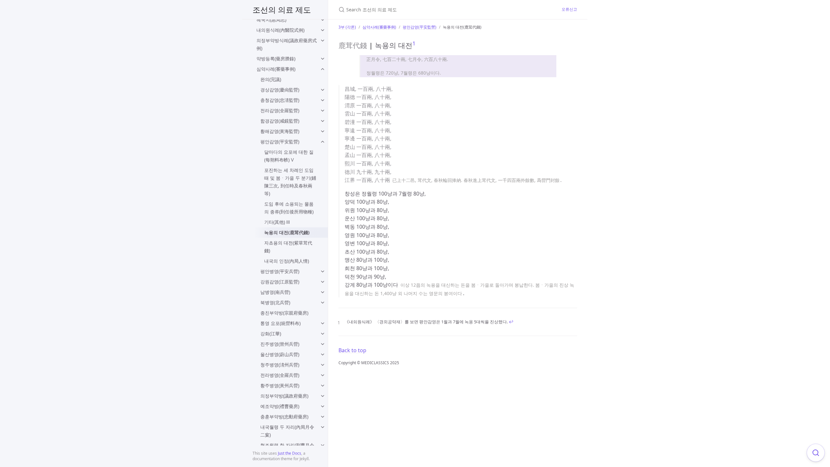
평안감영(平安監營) (279, 141)
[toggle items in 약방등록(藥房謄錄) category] (322, 59)
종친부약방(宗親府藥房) (284, 313)
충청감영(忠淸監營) (279, 100)
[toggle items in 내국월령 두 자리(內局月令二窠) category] (322, 427)
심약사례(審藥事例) (275, 69)
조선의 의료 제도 (282, 9)
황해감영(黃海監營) (279, 131)
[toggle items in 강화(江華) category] (322, 334)
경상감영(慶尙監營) (279, 90)
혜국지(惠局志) (271, 20)
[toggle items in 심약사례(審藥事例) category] (322, 69)
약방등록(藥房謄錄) (275, 58)
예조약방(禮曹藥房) (279, 406)
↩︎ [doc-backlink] (511, 322)
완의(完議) (270, 79)
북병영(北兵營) (275, 302)
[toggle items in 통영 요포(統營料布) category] (322, 323)
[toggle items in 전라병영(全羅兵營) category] (322, 375)
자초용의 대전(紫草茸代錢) (288, 247)
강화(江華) (270, 333)
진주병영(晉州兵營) (279, 344)
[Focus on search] (816, 453)
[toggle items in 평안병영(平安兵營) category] (322, 271)
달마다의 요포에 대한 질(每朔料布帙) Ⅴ (289, 156)
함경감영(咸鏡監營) (279, 121)
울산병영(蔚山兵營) (279, 354)
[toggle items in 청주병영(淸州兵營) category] (322, 365)
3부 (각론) (347, 27)
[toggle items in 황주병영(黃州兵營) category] (322, 385)
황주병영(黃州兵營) (279, 385)
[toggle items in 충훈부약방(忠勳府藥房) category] (322, 417)
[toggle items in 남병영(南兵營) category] (322, 292)
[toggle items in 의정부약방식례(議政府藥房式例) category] (322, 40)
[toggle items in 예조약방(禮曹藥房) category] (322, 406)
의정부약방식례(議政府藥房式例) (286, 44)
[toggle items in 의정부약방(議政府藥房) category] (322, 396)
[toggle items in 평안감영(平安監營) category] (322, 142)
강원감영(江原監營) (279, 282)
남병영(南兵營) (275, 292)
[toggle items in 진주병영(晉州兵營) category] (322, 344)
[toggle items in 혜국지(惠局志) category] (322, 20)
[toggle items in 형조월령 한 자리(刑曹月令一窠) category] (322, 445)
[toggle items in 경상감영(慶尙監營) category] (322, 90)
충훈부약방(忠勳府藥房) (284, 416)
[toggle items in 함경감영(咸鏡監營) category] (322, 121)
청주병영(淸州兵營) (279, 365)
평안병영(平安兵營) (279, 271)
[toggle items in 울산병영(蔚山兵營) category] (322, 354)
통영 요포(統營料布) (280, 323)
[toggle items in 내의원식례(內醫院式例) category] (322, 30)
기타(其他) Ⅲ (277, 222)
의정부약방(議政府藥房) (284, 396)
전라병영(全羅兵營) (279, 375)
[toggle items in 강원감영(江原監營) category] (322, 282)
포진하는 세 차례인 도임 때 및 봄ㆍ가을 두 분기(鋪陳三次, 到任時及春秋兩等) (290, 182)
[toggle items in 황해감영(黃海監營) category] (322, 131)
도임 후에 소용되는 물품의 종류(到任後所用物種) (289, 208)
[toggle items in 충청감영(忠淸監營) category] (322, 100)
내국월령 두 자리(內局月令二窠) (287, 431)
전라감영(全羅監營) (279, 110)
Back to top (352, 350)
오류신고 (569, 9)
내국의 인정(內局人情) (286, 261)
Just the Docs (289, 453)
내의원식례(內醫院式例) (280, 30)
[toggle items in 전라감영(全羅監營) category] (322, 110)
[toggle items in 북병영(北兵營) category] (322, 302)
